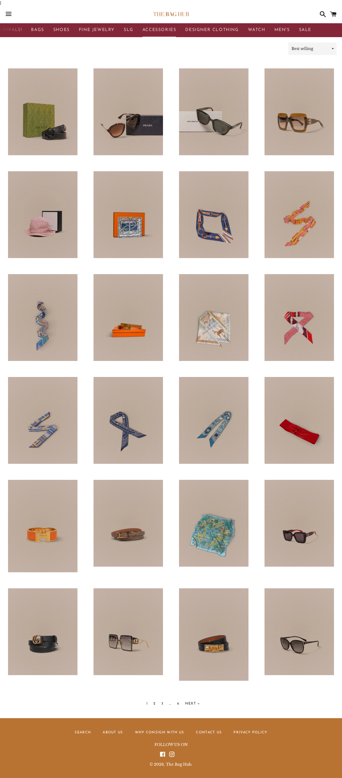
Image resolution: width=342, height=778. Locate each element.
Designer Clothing (212, 30)
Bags (37, 30)
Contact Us (209, 732)
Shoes (61, 30)
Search (83, 732)
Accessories (159, 30)
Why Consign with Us (159, 732)
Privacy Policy (250, 732)
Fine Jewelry (97, 30)
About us (113, 732)
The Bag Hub (178, 764)
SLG (128, 30)
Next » (192, 703)
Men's (282, 30)
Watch (256, 30)
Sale (305, 30)
